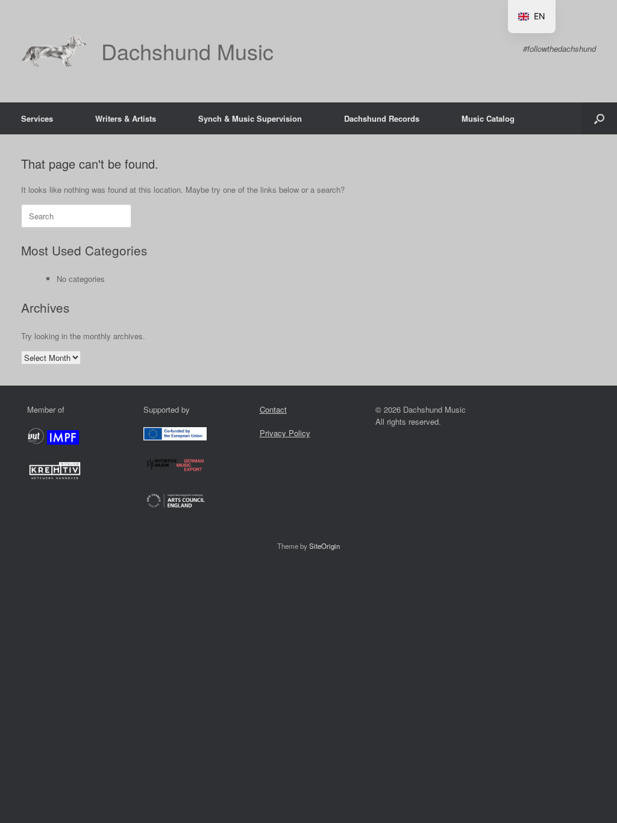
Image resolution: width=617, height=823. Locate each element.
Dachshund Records (381, 118)
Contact (273, 409)
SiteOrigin (324, 546)
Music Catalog (488, 118)
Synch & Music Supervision (250, 118)
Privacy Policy (285, 433)
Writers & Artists (125, 118)
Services (37, 118)
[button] (599, 118)
